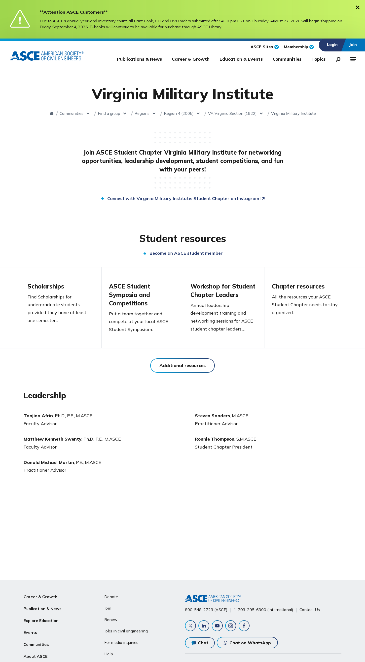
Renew (110, 619)
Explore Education (41, 620)
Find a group (109, 113)
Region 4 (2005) (179, 113)
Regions (142, 113)
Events (30, 632)
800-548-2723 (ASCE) (206, 609)
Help (108, 653)
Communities (287, 59)
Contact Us (309, 609)
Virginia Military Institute (293, 113)
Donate (111, 596)
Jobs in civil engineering (126, 630)
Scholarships (46, 286)
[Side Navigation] (352, 58)
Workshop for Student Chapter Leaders (223, 290)
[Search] (336, 58)
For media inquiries (121, 642)
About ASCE (35, 656)
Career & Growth (191, 59)
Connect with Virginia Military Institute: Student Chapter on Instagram (183, 198)
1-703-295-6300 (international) (263, 609)
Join (107, 608)
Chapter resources (298, 286)
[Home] (51, 113)
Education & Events (241, 59)
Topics (318, 59)
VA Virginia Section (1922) (232, 113)
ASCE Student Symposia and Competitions (129, 295)
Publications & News (139, 59)
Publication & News (43, 608)
